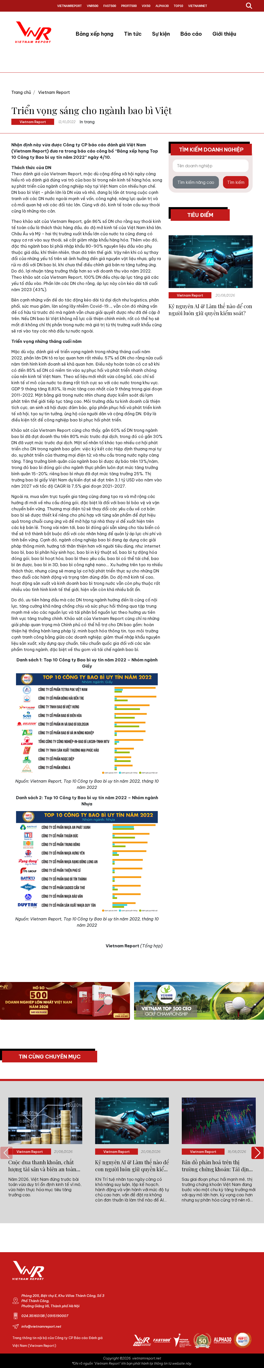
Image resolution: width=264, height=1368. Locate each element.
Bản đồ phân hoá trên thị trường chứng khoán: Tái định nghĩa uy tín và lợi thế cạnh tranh (217, 1166)
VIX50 (146, 5)
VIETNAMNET (197, 5)
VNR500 (92, 5)
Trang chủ (21, 92)
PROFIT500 (129, 5)
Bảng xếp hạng (94, 34)
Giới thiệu (224, 34)
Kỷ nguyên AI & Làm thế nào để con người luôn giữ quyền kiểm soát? (210, 309)
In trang (87, 121)
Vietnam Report (54, 92)
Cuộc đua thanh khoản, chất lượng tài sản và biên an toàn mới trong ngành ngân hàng (42, 1166)
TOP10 (178, 5)
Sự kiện (161, 34)
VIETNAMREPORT (69, 5)
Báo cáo (191, 34)
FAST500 (109, 5)
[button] (257, 1152)
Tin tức (133, 34)
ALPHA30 (162, 5)
